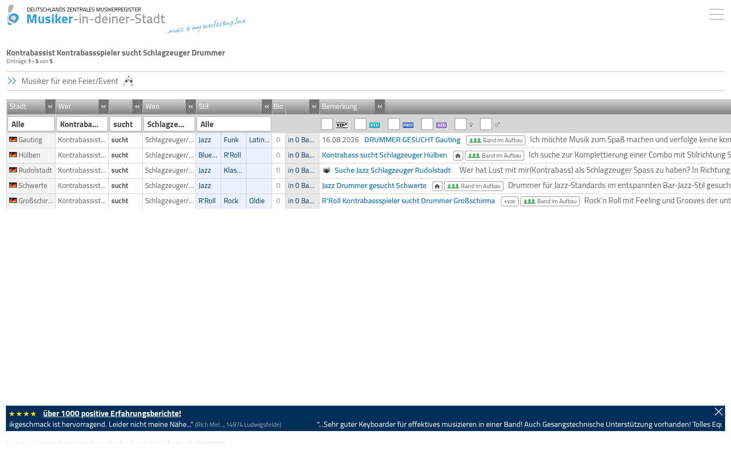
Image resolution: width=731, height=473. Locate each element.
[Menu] (719, 13)
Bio (278, 106)
